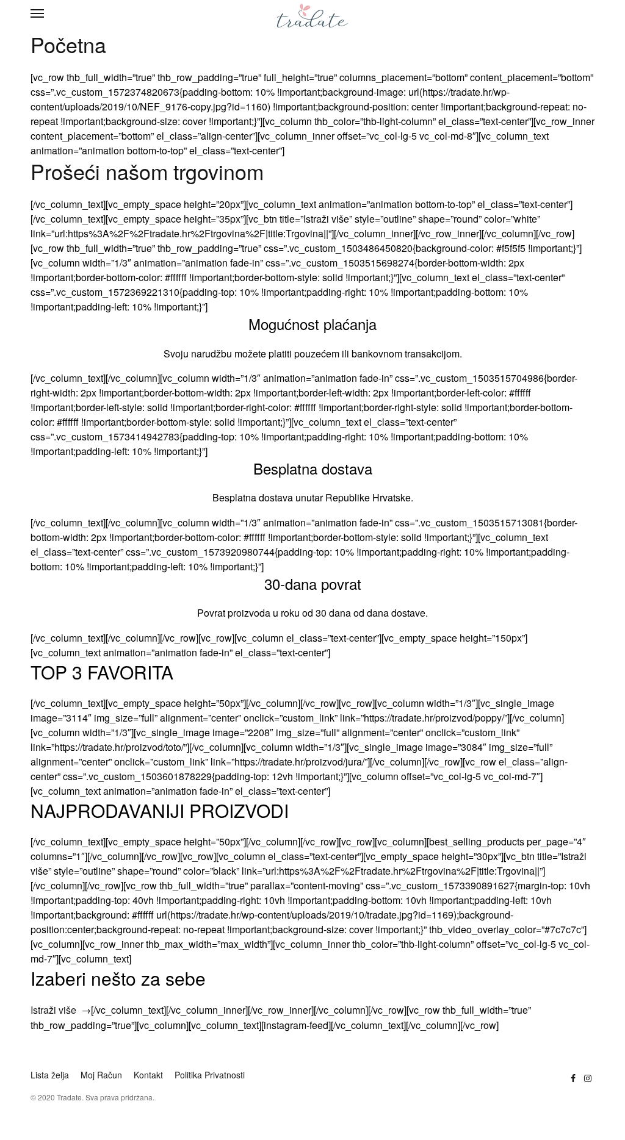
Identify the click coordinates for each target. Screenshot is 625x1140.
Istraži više (53, 1010)
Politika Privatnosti (210, 1074)
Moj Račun (101, 1074)
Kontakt (148, 1074)
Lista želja (50, 1074)
